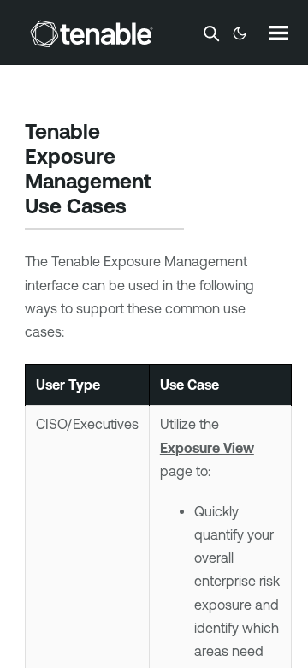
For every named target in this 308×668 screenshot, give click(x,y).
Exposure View (207, 448)
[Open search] (211, 33)
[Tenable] (91, 33)
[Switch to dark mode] (239, 33)
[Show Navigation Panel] (278, 32)
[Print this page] (141, 207)
